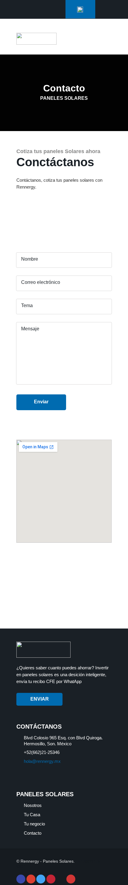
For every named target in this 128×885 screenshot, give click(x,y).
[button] (105, 40)
